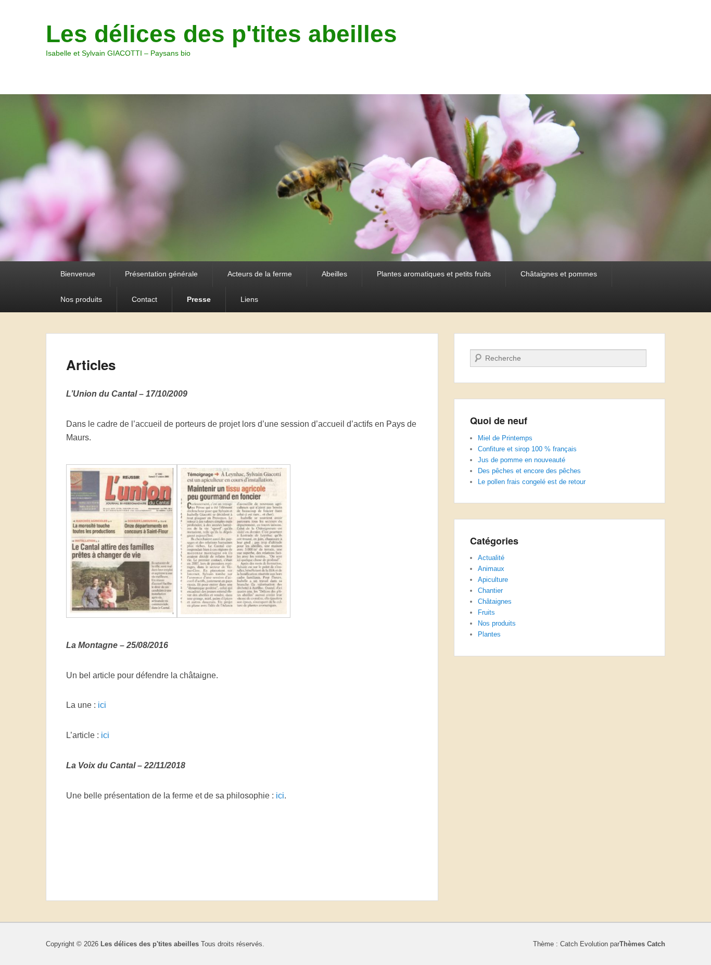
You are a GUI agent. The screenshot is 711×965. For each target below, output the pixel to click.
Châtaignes (495, 601)
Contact (144, 299)
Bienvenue (77, 274)
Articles (91, 364)
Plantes (489, 634)
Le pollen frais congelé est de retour (532, 482)
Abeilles (334, 274)
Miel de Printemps (505, 438)
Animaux (491, 569)
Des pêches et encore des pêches (529, 471)
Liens (249, 299)
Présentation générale (161, 274)
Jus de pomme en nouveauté (521, 460)
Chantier (490, 590)
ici (102, 705)
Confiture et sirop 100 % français (527, 449)
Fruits (486, 612)
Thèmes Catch (642, 944)
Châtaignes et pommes (558, 274)
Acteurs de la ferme (259, 274)
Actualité (491, 558)
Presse (199, 299)
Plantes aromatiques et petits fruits (434, 274)
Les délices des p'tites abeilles (221, 33)
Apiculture (493, 579)
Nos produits (81, 299)
